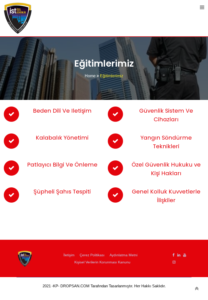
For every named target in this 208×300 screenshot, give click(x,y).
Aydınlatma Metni (123, 255)
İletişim (69, 255)
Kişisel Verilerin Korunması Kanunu (102, 262)
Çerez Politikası (92, 255)
